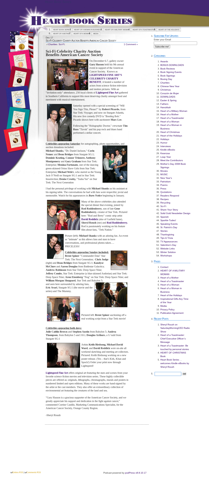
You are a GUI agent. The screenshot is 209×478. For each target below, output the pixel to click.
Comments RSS (34, 472)
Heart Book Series (58, 2)
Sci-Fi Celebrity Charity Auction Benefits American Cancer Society (81, 40)
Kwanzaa (165, 153)
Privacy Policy (167, 309)
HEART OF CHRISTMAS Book (173, 354)
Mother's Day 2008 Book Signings (173, 166)
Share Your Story (169, 209)
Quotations (166, 192)
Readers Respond (169, 195)
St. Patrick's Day (168, 227)
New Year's (166, 178)
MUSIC (164, 174)
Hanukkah (165, 107)
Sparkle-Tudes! (168, 220)
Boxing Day (166, 79)
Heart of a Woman (81, 33)
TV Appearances (168, 241)
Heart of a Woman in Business (88, 30)
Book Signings (167, 75)
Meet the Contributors (171, 160)
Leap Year (165, 157)
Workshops (166, 255)
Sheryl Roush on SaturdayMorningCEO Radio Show (175, 328)
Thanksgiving (167, 234)
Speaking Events (169, 224)
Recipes (164, 199)
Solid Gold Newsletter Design (175, 213)
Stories (164, 231)
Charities (52, 44)
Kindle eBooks (167, 149)
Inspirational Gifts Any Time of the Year (174, 301)
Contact (164, 267)
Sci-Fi (61, 44)
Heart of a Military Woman (173, 111)
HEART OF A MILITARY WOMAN (117, 30)
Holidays (164, 139)
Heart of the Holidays (168, 30)
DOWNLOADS (167, 96)
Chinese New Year (169, 86)
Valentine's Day (168, 245)
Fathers (164, 104)
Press (163, 188)
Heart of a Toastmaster (144, 30)
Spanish (164, 217)
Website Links (167, 248)
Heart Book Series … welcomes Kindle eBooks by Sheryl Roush (174, 363)
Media (95, 33)
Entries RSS (17, 472)
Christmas (165, 89)
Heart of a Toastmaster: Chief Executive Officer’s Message (173, 338)
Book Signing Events (171, 72)
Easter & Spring (168, 100)
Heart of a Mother (61, 33)
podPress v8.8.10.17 (135, 472)
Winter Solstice (168, 252)
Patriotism (165, 181)
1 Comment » (131, 44)
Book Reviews (167, 68)
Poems (164, 185)
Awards (164, 61)
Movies (164, 171)
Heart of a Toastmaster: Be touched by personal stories (174, 347)
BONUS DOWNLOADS (172, 65)
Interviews (165, 146)
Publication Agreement (172, 313)
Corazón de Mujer (169, 93)
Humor (163, 142)
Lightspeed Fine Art (107, 92)
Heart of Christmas (170, 132)
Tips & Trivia (166, 238)
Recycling (165, 202)
